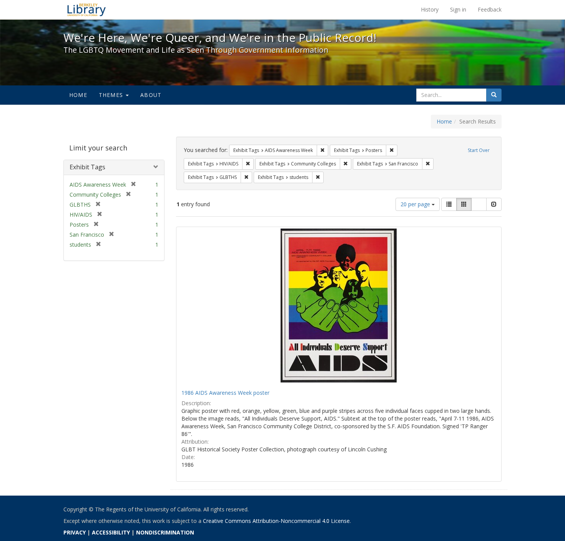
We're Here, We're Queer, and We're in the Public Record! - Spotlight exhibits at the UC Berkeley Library (86, 9)
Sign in (458, 9)
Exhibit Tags (87, 167)
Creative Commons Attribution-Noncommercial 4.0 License (276, 520)
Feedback (490, 9)
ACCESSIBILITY (111, 532)
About (150, 95)
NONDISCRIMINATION (165, 532)
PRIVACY (74, 532)
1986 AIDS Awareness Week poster (225, 392)
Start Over (479, 150)
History (430, 9)
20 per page (416, 204)
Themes (112, 95)
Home (78, 95)
